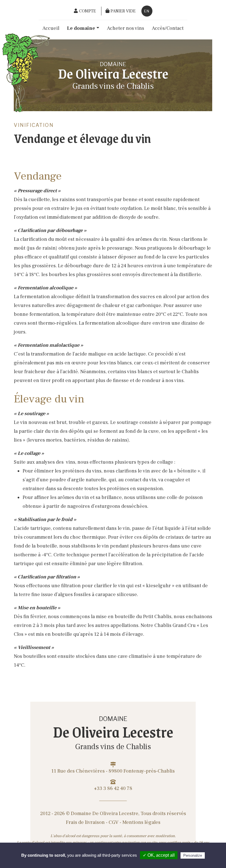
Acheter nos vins (125, 28)
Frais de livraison (85, 822)
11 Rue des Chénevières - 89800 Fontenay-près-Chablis (113, 771)
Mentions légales (141, 822)
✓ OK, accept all (159, 855)
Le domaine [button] (81, 28)
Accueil (50, 28)
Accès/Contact (168, 28)
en (146, 11)
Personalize (192, 855)
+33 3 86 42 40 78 (113, 788)
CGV (114, 822)
